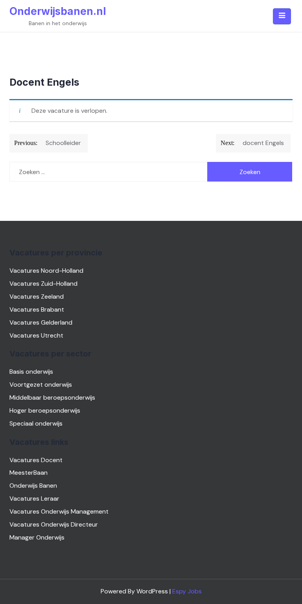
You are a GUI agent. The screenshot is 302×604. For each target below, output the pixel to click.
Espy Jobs (187, 591)
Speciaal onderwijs (36, 423)
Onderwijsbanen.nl (57, 11)
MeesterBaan (28, 472)
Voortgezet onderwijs (40, 384)
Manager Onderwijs (36, 537)
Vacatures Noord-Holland (46, 270)
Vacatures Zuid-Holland (43, 283)
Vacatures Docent (36, 460)
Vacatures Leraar (34, 498)
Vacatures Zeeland (36, 296)
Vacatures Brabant (36, 309)
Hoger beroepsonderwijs (44, 410)
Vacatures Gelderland (40, 322)
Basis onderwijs (31, 371)
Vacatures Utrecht (36, 335)
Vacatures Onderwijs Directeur (53, 524)
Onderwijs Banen (33, 485)
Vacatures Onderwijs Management (59, 511)
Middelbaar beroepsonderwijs (52, 397)
